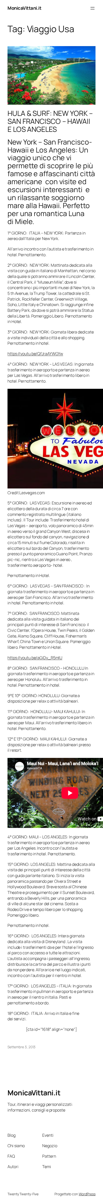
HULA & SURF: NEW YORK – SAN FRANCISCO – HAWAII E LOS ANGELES (50, 121)
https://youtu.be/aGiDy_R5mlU (35, 657)
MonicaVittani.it (24, 8)
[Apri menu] (93, 8)
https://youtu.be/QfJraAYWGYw (35, 353)
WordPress (87, 1194)
